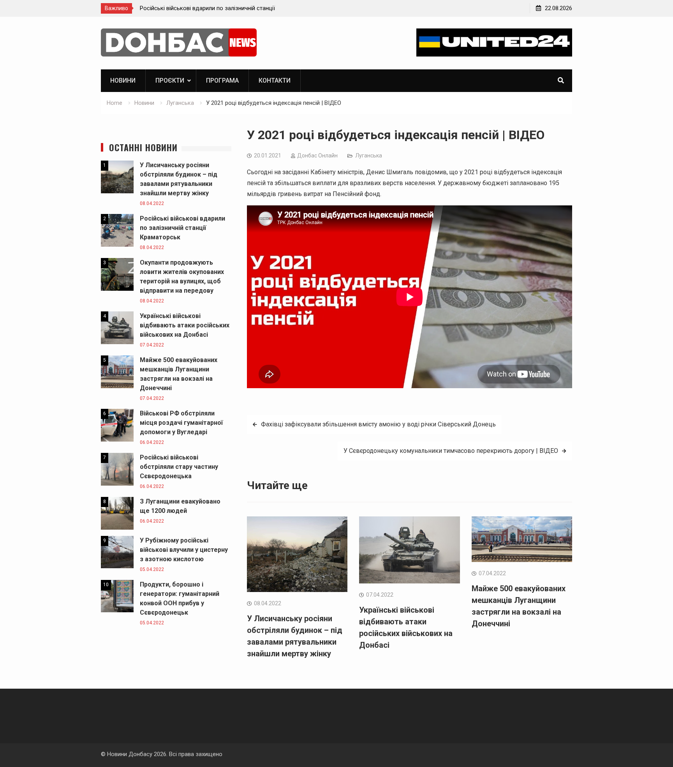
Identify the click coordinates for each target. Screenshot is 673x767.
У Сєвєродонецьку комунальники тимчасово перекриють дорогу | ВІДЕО (451, 450)
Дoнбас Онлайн (317, 155)
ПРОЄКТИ (169, 80)
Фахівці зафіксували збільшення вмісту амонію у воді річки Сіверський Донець (378, 424)
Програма (222, 80)
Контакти (275, 80)
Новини (123, 80)
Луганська (368, 155)
